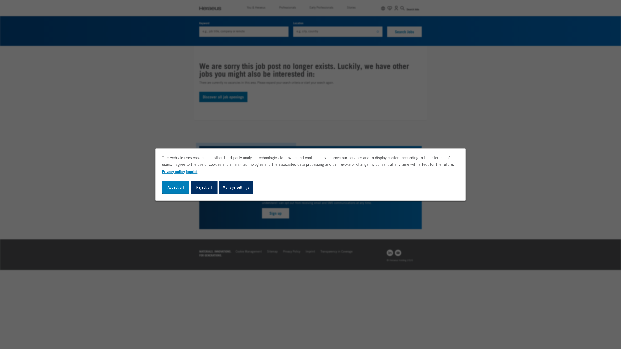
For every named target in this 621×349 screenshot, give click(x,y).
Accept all (176, 187)
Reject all (204, 187)
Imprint (191, 171)
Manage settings (236, 187)
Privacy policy (173, 171)
